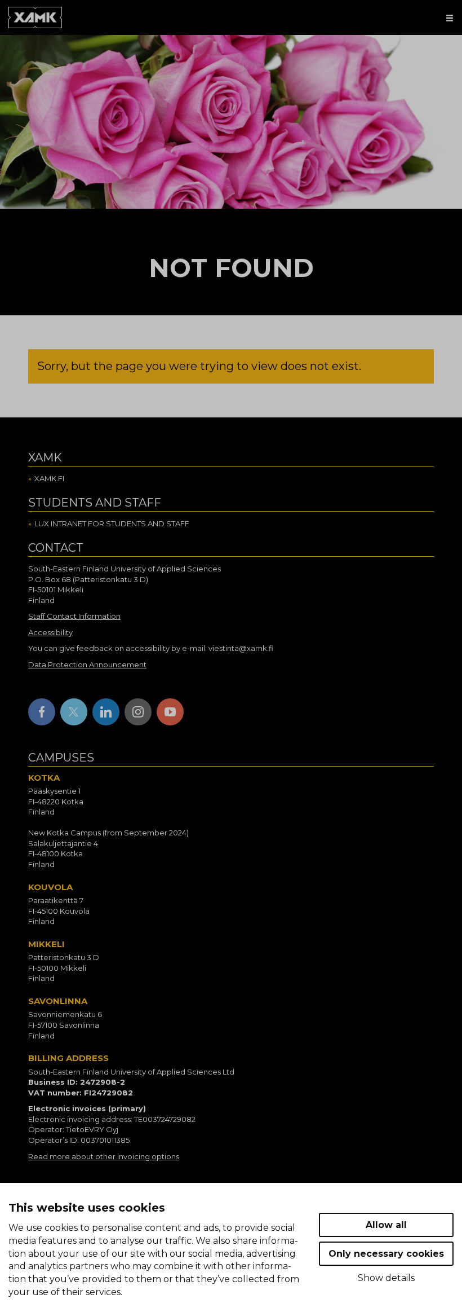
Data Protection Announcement (87, 664)
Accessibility (50, 632)
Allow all (386, 1225)
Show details (386, 1278)
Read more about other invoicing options (103, 1156)
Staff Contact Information (74, 615)
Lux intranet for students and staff (111, 523)
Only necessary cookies (386, 1253)
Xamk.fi (49, 478)
